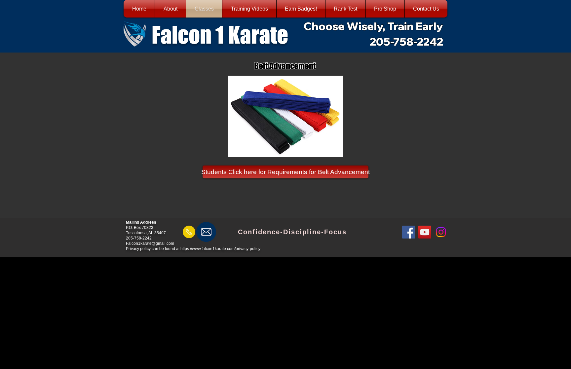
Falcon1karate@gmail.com (150, 243)
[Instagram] (441, 232)
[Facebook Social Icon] (408, 232)
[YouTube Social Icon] (424, 232)
